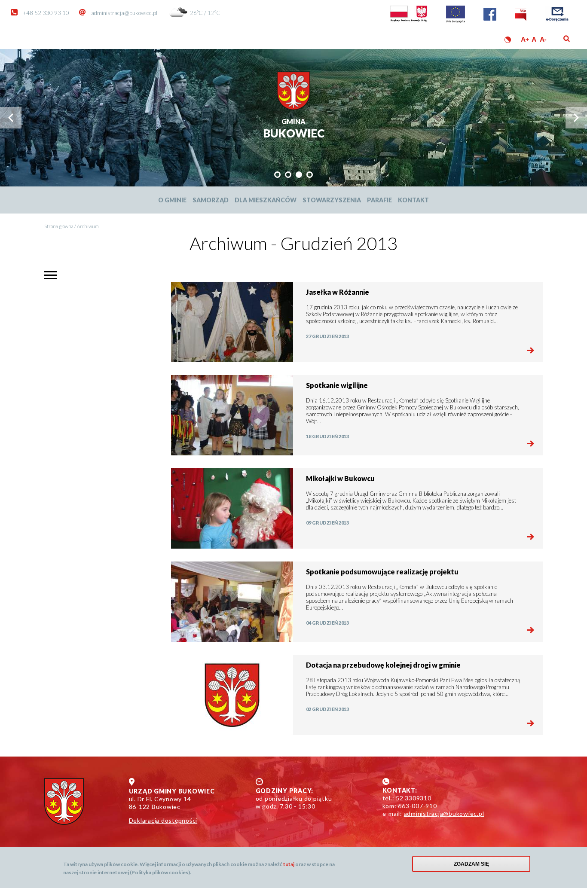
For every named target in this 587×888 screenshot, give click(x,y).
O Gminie (172, 200)
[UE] (455, 20)
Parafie (379, 200)
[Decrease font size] (544, 39)
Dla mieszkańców (266, 200)
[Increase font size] (525, 39)
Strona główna (58, 226)
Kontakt (413, 200)
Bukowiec (293, 129)
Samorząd (211, 200)
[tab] (277, 174)
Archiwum (88, 226)
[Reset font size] (534, 39)
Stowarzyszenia (332, 200)
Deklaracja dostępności (163, 820)
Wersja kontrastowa (507, 40)
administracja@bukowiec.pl (124, 12)
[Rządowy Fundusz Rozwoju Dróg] (409, 20)
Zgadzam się (471, 864)
